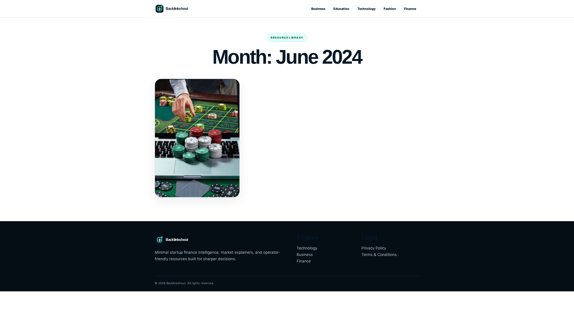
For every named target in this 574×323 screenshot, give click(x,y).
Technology (366, 9)
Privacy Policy (373, 248)
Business (318, 9)
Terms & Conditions (379, 254)
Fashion (390, 9)
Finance (410, 9)
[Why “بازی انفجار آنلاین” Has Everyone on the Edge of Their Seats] (197, 138)
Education (341, 9)
